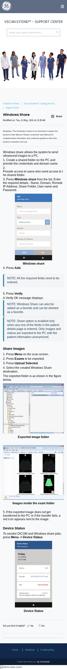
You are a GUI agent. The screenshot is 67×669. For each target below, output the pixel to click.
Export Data (12, 107)
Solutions (30, 649)
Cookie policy (47, 649)
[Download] (27, 341)
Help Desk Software (26, 661)
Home (15, 649)
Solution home (11, 103)
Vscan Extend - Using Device (39, 103)
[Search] (57, 32)
